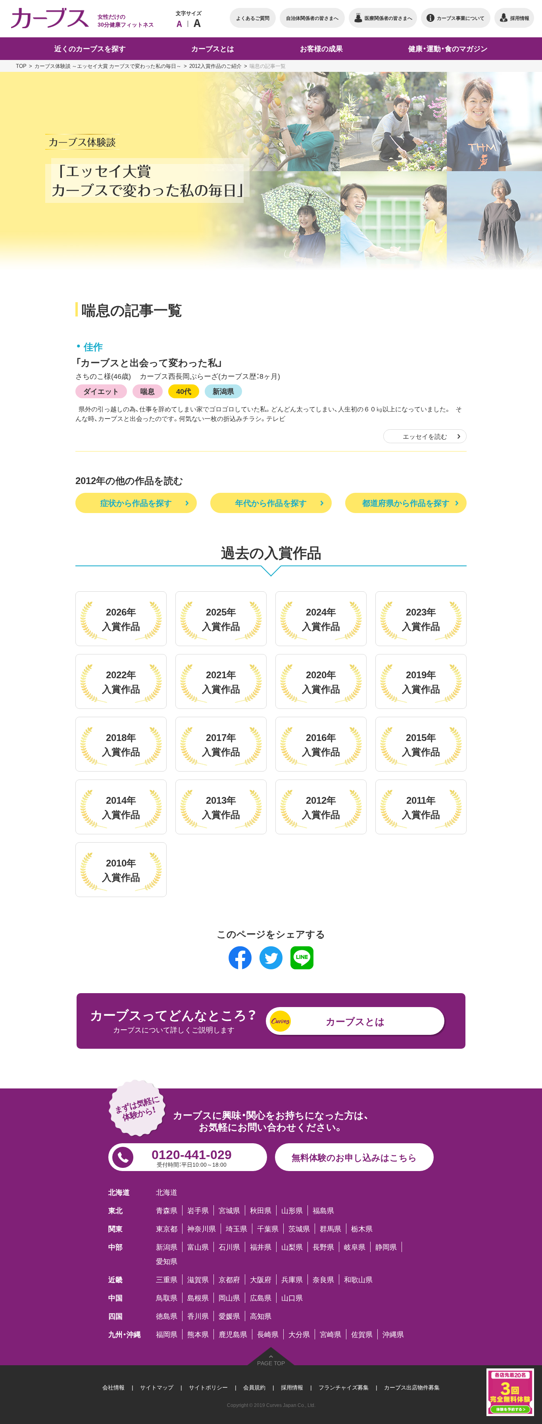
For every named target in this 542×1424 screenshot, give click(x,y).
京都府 (229, 1279)
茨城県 (299, 1228)
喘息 (147, 391)
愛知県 (166, 1261)
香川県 (198, 1316)
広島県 (260, 1298)
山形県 (292, 1210)
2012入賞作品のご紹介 (215, 65)
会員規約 (254, 1387)
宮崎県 (330, 1334)
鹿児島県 (233, 1334)
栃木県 (362, 1228)
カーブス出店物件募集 (412, 1387)
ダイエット (101, 391)
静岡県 (386, 1247)
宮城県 (229, 1210)
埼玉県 (236, 1228)
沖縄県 (393, 1334)
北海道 (166, 1192)
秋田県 (260, 1210)
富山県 (198, 1247)
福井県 (260, 1247)
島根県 (198, 1298)
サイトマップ (156, 1387)
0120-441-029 (192, 1156)
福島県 (323, 1210)
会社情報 (113, 1387)
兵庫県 (292, 1279)
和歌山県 (358, 1279)
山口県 (292, 1298)
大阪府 (260, 1279)
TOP (21, 65)
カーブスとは (355, 1021)
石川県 (229, 1247)
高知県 (260, 1316)
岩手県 (198, 1210)
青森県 (166, 1210)
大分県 (299, 1334)
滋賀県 (198, 1279)
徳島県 (166, 1316)
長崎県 (268, 1334)
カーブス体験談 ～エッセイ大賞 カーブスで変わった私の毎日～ (108, 65)
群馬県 (330, 1228)
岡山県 (229, 1298)
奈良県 (323, 1279)
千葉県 (268, 1228)
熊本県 (198, 1334)
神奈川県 (201, 1228)
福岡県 (166, 1334)
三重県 (166, 1279)
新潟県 (223, 391)
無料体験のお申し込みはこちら (354, 1157)
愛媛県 (229, 1316)
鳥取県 (166, 1298)
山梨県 (292, 1247)
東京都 (166, 1228)
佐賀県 (362, 1334)
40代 (183, 391)
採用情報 (292, 1387)
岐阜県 (354, 1247)
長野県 (323, 1247)
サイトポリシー (208, 1387)
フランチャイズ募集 (344, 1387)
